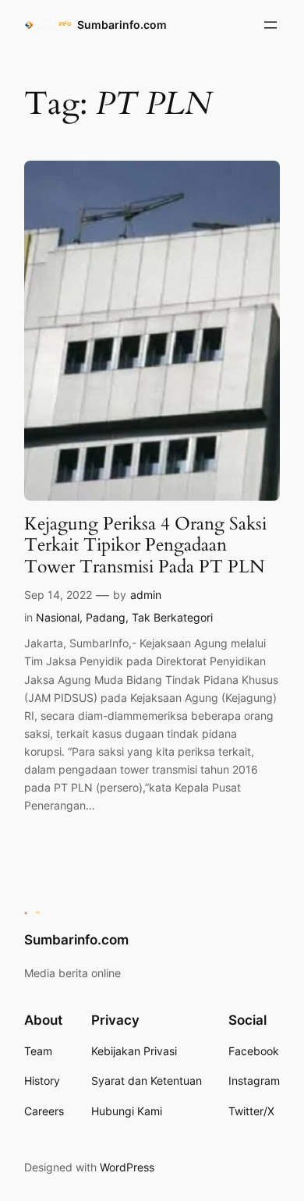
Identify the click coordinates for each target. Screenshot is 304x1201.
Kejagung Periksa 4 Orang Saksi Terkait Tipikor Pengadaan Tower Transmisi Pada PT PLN (145, 545)
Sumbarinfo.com (122, 24)
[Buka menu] (270, 25)
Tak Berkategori (172, 617)
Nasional (58, 617)
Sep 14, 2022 (58, 594)
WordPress (127, 1167)
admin (145, 594)
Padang (105, 617)
